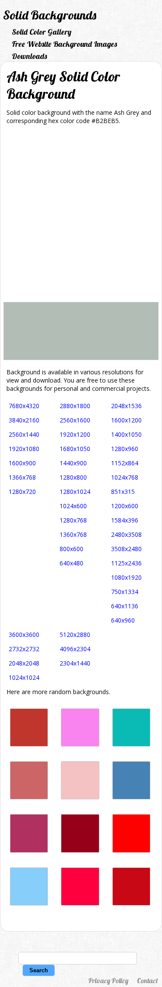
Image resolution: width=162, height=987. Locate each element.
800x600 (71, 549)
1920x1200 (75, 434)
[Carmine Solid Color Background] (80, 850)
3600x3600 (24, 634)
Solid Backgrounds (49, 15)
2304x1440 (75, 663)
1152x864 (124, 463)
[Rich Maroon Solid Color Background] (29, 850)
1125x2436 (126, 563)
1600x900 (22, 463)
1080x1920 (126, 577)
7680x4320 (24, 406)
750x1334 (124, 592)
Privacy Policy (108, 980)
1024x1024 (24, 677)
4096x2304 (75, 649)
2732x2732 (24, 649)
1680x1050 (75, 449)
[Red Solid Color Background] (131, 850)
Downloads (29, 56)
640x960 (123, 620)
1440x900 (73, 463)
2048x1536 (126, 406)
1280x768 (73, 520)
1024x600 (73, 506)
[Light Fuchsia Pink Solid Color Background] (80, 744)
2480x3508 (126, 534)
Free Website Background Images (64, 44)
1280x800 (73, 477)
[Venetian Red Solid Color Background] (131, 903)
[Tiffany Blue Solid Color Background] (131, 744)
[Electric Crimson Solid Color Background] (80, 903)
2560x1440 (24, 434)
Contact (147, 980)
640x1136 (124, 606)
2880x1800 (75, 406)
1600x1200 (126, 420)
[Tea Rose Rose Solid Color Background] (80, 797)
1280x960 (124, 449)
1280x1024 (75, 491)
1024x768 (124, 477)
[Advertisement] (81, 216)
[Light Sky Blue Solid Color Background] (29, 903)
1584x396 (124, 520)
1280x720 (22, 491)
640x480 (71, 563)
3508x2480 (126, 549)
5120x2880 (75, 634)
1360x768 (73, 534)
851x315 (123, 491)
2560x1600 (75, 420)
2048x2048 (24, 663)
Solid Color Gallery (41, 32)
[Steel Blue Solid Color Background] (131, 797)
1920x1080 (24, 449)
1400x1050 (126, 434)
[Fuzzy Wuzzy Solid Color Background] (29, 797)
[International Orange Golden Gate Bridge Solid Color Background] (29, 744)
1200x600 (124, 506)
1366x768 (22, 477)
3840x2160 (24, 420)
